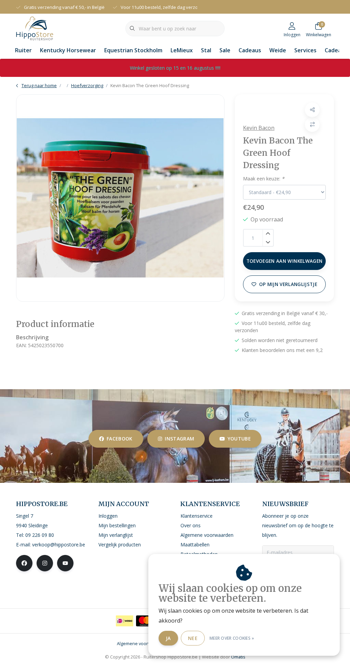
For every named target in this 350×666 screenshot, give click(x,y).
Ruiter (23, 50)
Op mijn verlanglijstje (288, 284)
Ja (168, 638)
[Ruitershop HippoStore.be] (34, 27)
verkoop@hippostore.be (58, 544)
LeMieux (182, 50)
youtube (239, 438)
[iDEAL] (124, 620)
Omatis (238, 657)
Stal (206, 50)
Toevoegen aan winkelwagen (284, 261)
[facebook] (24, 563)
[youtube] (65, 563)
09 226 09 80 (39, 535)
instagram (179, 438)
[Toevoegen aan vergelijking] (312, 124)
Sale (224, 50)
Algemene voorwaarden (141, 643)
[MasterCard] (144, 620)
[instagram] (45, 563)
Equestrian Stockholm (133, 50)
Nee (193, 638)
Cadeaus (250, 50)
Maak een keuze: (263, 178)
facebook (120, 438)
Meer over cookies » (232, 638)
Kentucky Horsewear (68, 50)
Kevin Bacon (258, 128)
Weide (277, 50)
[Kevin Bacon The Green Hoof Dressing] (120, 198)
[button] (312, 110)
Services (305, 50)
